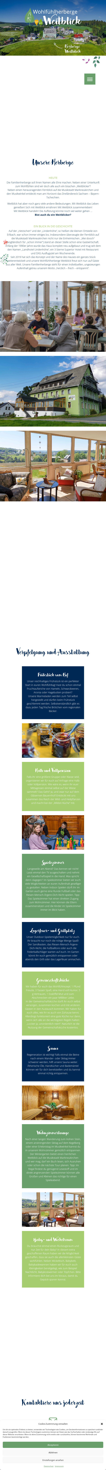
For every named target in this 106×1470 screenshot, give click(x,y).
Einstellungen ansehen (53, 1460)
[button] (101, 1424)
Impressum (59, 1466)
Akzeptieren (53, 1445)
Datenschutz (49, 1466)
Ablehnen (53, 1452)
